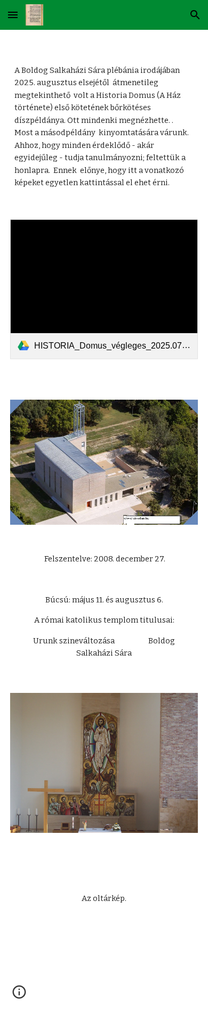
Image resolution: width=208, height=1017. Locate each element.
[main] (104, 118)
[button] (13, 14)
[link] (104, 289)
